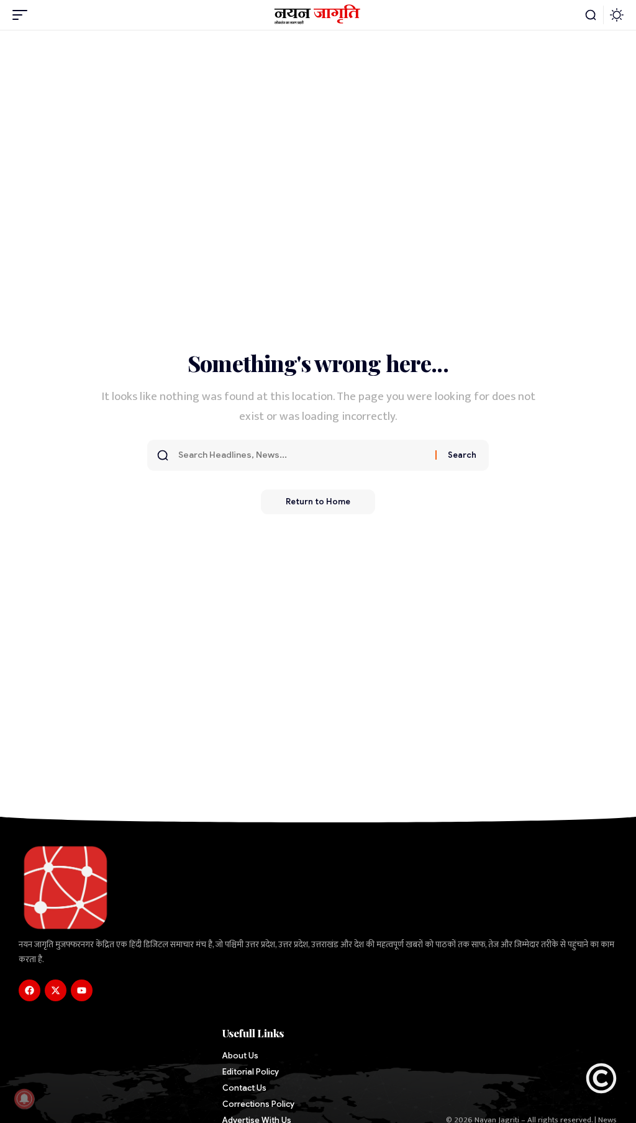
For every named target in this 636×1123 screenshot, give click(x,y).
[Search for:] (302, 455)
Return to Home (318, 501)
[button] (23, 15)
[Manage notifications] (24, 1099)
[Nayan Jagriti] (318, 14)
